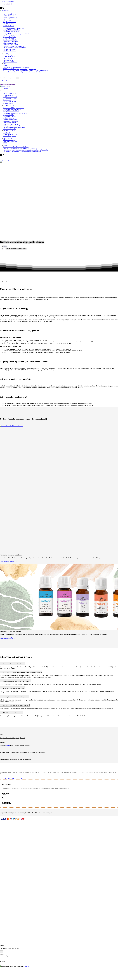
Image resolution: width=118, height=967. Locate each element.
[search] (1, 951)
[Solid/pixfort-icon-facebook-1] (3, 793)
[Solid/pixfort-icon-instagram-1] (5, 793)
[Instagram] (3, 9)
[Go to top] (1, 823)
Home (5, 246)
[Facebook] (1, 9)
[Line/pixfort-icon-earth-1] (5, 799)
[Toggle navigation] (0, 90)
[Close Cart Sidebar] (1, 958)
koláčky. (27, 966)
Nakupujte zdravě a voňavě (7, 84)
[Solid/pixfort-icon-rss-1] (3, 799)
